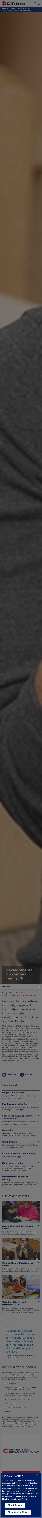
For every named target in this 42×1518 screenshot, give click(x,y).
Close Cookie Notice (18, 1512)
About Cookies (15, 1505)
